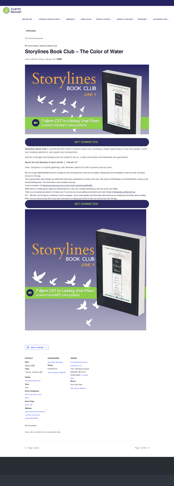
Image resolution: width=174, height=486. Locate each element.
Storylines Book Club (32, 381)
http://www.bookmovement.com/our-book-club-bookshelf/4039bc (68, 185)
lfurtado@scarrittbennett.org (124, 192)
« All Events (30, 30)
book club (28, 405)
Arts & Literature (31, 394)
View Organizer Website (57, 372)
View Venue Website (78, 388)
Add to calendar (37, 347)
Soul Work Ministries (55, 362)
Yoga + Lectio (33, 448)
